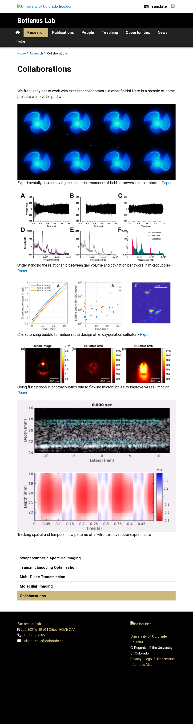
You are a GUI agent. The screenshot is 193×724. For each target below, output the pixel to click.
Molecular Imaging (36, 586)
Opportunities (138, 32)
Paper (167, 183)
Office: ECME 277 (62, 630)
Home (21, 53)
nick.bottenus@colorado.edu (43, 641)
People (87, 32)
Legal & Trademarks (160, 659)
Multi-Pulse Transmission (42, 577)
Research (35, 32)
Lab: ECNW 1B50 (33, 630)
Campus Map (143, 665)
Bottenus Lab (36, 20)
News (163, 32)
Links (20, 42)
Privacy (135, 659)
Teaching (110, 32)
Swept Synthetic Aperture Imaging (50, 558)
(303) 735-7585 (33, 635)
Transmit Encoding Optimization (48, 567)
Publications (63, 32)
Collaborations (33, 596)
